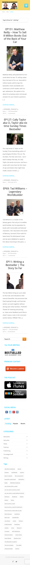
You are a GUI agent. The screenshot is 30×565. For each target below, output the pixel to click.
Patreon (21, 521)
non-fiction (7, 521)
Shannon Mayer (9, 534)
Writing (6, 458)
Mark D (5, 329)
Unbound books (9, 548)
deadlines (14, 496)
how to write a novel (10, 503)
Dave (4, 111)
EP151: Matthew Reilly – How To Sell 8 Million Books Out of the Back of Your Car (15, 35)
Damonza (7, 496)
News (5, 444)
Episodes (7, 109)
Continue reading (8, 104)
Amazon (7, 472)
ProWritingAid (8, 524)
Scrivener (7, 531)
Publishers (17, 524)
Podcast (14, 109)
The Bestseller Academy (11, 541)
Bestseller (7, 437)
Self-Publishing (16, 531)
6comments (11, 331)
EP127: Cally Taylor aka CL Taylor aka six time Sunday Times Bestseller (15, 124)
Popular (15, 423)
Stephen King (17, 538)
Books (6, 483)
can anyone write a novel (11, 486)
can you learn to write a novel (12, 489)
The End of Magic (9, 545)
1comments (11, 113)
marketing (17, 514)
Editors (6, 500)
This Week (18, 545)
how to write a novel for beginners (13, 507)
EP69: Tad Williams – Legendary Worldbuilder (15, 192)
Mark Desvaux (8, 514)
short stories (18, 534)
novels (14, 521)
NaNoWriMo (15, 517)
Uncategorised (8, 454)
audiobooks (14, 472)
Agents (19, 469)
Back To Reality (8, 476)
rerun (12, 528)
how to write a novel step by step (13, 510)
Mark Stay (7, 517)
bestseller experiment (10, 479)
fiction (12, 500)
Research (19, 528)
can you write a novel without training (14, 493)
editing (21, 496)
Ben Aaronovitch (19, 476)
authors (22, 472)
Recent (23, 423)
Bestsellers (21, 479)
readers (7, 528)
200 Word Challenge (10, 469)
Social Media (8, 538)
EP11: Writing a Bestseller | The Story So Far (15, 265)
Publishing (7, 451)
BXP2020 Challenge (15, 483)
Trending (8, 424)
